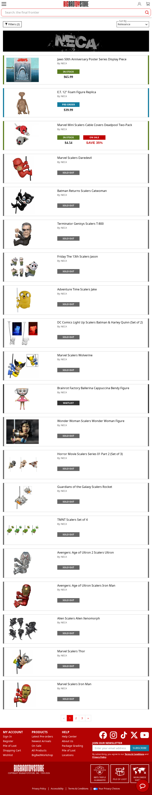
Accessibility (57, 788)
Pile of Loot (9, 745)
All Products (39, 750)
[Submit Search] (147, 12)
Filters (14, 24)
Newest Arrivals (41, 741)
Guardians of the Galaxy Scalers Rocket (84, 487)
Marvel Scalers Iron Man (74, 684)
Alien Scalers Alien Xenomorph (78, 618)
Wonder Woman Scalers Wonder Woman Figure (90, 421)
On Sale (36, 745)
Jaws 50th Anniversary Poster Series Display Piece (91, 59)
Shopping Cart (12, 750)
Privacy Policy (99, 757)
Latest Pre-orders (42, 736)
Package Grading (72, 745)
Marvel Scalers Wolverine (74, 355)
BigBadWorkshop (42, 755)
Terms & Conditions (134, 754)
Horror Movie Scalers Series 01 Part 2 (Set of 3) (90, 454)
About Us (67, 741)
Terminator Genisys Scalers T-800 (80, 224)
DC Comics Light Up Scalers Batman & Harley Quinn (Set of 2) (100, 322)
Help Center (69, 736)
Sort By (123, 21)
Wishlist (8, 755)
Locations (68, 755)
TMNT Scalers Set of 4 (72, 520)
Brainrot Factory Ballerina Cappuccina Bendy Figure (93, 388)
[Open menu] (4, 4)
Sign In (7, 736)
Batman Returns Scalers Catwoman (82, 191)
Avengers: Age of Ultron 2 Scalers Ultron (85, 552)
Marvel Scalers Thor (71, 651)
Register (8, 741)
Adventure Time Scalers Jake (77, 289)
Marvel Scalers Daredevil (74, 158)
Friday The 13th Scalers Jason (77, 256)
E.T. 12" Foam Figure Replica (76, 92)
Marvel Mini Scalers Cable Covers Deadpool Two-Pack (94, 125)
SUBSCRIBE (140, 748)
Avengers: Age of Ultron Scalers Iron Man (86, 585)
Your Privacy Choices (109, 788)
